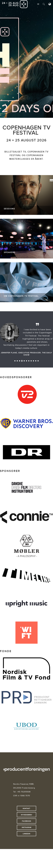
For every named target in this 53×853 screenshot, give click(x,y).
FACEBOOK (26, 821)
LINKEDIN (26, 834)
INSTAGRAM (26, 827)
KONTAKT (26, 808)
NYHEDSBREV (26, 815)
